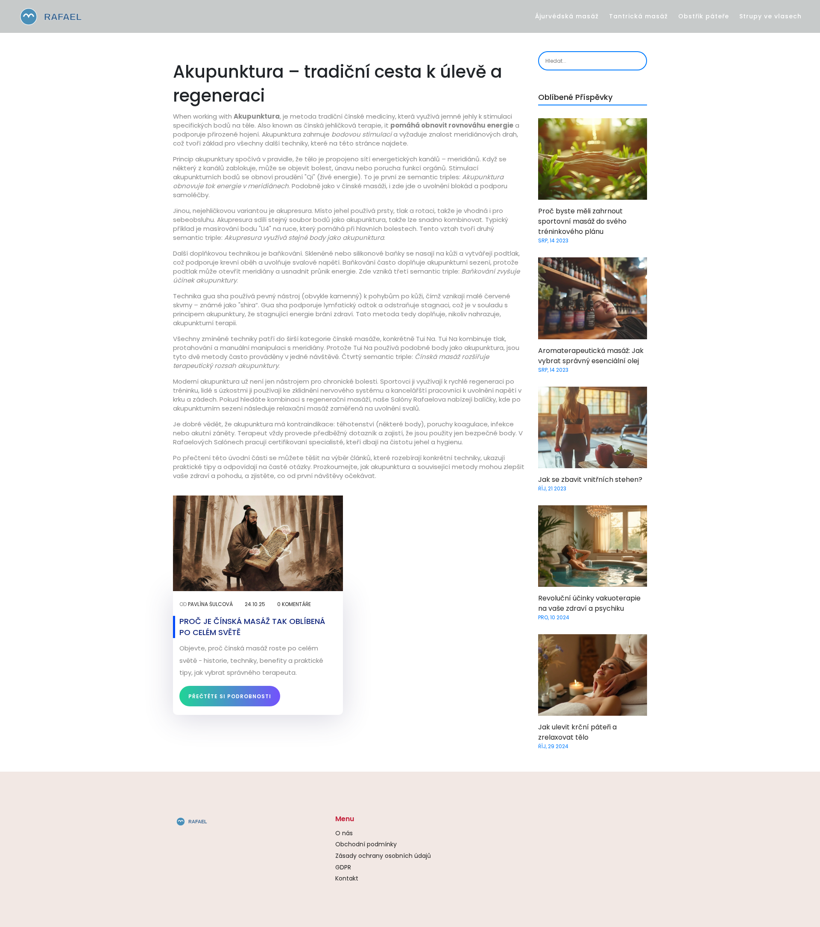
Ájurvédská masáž (567, 16)
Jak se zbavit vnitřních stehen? (590, 479)
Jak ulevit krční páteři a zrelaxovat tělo (577, 732)
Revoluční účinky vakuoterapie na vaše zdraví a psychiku (589, 603)
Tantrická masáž (638, 16)
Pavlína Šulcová (210, 604)
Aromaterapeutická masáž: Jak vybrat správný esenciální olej (591, 356)
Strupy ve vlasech (770, 16)
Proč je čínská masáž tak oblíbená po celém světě (252, 626)
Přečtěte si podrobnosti (229, 696)
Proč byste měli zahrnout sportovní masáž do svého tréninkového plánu (582, 221)
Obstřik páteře (703, 16)
